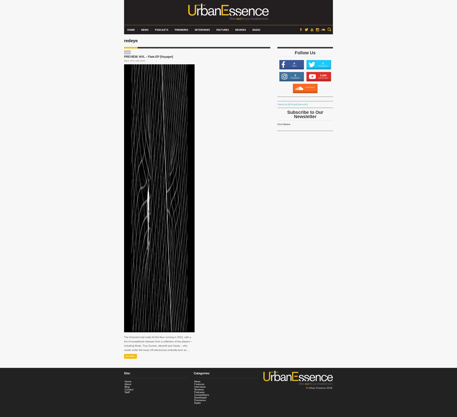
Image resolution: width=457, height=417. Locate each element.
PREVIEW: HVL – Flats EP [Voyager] (148, 56)
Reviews (240, 29)
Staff (127, 392)
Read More (130, 356)
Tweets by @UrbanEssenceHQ (292, 104)
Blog (127, 386)
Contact (129, 389)
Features (222, 29)
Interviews (202, 29)
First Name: (284, 124)
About (128, 384)
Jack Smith (140, 60)
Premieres (181, 29)
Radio (256, 29)
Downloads (200, 397)
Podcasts (161, 29)
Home (131, 29)
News (145, 29)
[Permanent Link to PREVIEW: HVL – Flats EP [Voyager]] (159, 198)
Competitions (201, 394)
